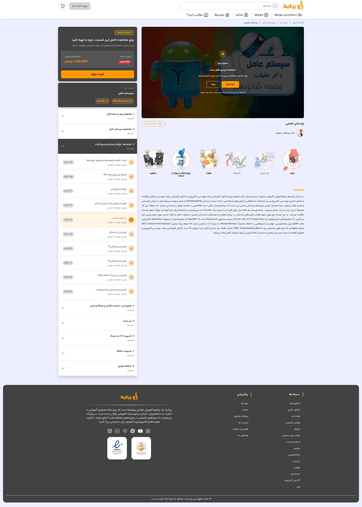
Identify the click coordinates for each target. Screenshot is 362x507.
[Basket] (62, 6)
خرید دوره (230, 84)
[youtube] (140, 432)
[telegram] (125, 432)
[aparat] (133, 432)
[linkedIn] (117, 432)
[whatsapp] (148, 432)
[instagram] (109, 432)
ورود (213, 84)
